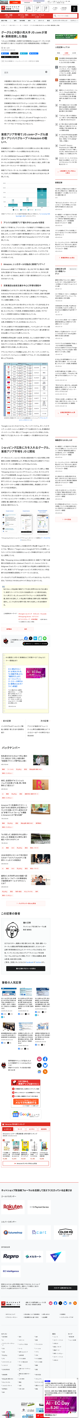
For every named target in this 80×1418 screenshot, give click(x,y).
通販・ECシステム (40, 1385)
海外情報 (22, 20)
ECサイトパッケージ (40, 1382)
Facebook (30, 962)
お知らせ (56, 1343)
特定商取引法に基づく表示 (31, 1317)
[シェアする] (26, 638)
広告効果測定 (6, 1369)
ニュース (56, 1337)
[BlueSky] (45, 1065)
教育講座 (58, 2)
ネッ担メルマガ (45, 8)
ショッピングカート (7, 1385)
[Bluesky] (65, 1303)
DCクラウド (62, 1)
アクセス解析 (22, 1358)
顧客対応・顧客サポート (24, 1374)
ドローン (54, 2)
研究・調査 (68, 1)
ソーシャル (38, 1348)
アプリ (37, 1352)
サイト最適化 (38, 1358)
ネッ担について (55, 8)
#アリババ (35, 616)
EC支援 (62, 2)
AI (34, 20)
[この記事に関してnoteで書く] (40, 638)
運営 (36, 1369)
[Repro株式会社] (11, 1257)
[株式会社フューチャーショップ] (13, 1232)
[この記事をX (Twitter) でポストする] (30, 638)
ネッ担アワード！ (37, 8)
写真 (20, 1365)
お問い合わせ (46, 1314)
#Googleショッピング (25, 614)
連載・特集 (4, 20)
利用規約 (62, 1314)
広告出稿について (64, 8)
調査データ (56, 1350)
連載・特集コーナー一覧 (15, 25)
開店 (20, 1382)
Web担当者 (27, 2)
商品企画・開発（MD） (7, 1379)
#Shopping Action (25, 616)
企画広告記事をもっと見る (67, 413)
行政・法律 (21, 1389)
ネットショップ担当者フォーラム (10, 9)
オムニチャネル (6, 1382)
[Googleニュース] (39, 1071)
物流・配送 (38, 1374)
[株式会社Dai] (39, 1232)
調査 (36, 1389)
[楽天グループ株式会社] (13, 1207)
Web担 (12, 1070)
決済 (20, 1385)
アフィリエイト (39, 1344)
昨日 (58, 53)
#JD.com (36, 614)
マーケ (20, 1129)
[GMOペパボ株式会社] (65, 1232)
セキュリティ (38, 1379)
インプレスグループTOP (66, 1317)
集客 (48, 20)
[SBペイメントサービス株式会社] (39, 1207)
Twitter (38, 962)
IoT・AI (57, 1)
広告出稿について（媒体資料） (32, 1314)
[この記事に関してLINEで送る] (44, 638)
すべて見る (67, 519)
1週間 (66, 53)
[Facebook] (45, 1059)
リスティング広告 (23, 1344)
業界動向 (4, 1389)
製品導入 (39, 2)
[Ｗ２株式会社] (56, 1257)
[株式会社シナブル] (11, 1271)
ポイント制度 (38, 1362)
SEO (3, 1348)
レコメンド (5, 1365)
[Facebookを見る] (55, 1303)
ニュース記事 (72, 1340)
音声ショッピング (23, 1352)
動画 (36, 1365)
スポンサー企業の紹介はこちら (63, 1288)
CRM (36, 1355)
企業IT (49, 1)
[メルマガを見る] (50, 1303)
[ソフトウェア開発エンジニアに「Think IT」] (43, 1405)
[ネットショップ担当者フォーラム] (10, 1306)
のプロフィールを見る (25, 968)
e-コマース (7, 1129)
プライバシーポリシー (11, 1317)
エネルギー (50, 2)
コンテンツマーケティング (60, 20)
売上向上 (4, 1355)
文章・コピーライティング (25, 1369)
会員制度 (21, 1355)
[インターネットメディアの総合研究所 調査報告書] (28, 1411)
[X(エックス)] (39, 1065)
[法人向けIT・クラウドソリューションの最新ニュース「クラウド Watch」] (43, 1411)
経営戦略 (44, 1129)
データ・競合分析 (23, 1362)
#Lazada (43, 614)
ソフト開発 (53, 1)
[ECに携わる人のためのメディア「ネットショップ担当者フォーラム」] (43, 1416)
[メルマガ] (39, 1059)
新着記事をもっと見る (67, 258)
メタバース (41, 20)
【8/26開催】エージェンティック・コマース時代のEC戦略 (22, 61)
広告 (3, 1352)
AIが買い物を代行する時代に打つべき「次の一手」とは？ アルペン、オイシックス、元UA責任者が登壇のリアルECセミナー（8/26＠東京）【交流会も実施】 (60, 1385)
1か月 (74, 53)
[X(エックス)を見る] (60, 1303)
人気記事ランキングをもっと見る (68, 172)
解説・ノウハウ (57, 1347)
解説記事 (71, 1337)
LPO (3, 1358)
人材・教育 (21, 1379)
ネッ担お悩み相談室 (28, 8)
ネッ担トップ (4, 25)
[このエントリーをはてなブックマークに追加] (35, 638)
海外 (15, 20)
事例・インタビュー (58, 1353)
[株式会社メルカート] (33, 1257)
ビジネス (32, 1129)
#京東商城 (34, 619)
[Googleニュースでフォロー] (70, 1303)
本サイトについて (10, 1314)
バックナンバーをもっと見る (27, 903)
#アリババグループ (24, 619)
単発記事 (26, 25)
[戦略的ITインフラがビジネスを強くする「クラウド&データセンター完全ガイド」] (28, 1405)
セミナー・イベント (58, 1340)
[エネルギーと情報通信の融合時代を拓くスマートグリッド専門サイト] (28, 1416)
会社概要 (44, 1317)
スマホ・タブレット (6, 1362)
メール (20, 1348)
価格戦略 (4, 1374)
